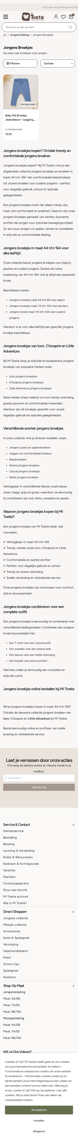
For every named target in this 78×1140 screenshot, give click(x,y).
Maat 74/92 (11, 1005)
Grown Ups (11, 964)
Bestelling (10, 837)
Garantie (9, 870)
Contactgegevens (16, 883)
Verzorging (10, 944)
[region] (39, 1096)
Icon (6, 718)
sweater (20, 649)
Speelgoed (10, 970)
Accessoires (11, 931)
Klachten (9, 877)
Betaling (9, 844)
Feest (7, 957)
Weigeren (39, 1131)
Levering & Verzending (19, 850)
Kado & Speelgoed (16, 937)
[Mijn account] (56, 16)
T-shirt (19, 643)
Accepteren (39, 1110)
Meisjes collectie (15, 924)
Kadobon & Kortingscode (21, 864)
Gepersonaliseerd (15, 951)
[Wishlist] (63, 18)
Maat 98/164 (12, 1011)
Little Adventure (39, 718)
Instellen (39, 1120)
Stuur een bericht (15, 890)
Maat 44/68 (11, 998)
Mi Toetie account (16, 896)
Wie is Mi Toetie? (15, 903)
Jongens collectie (15, 918)
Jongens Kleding (19, 34)
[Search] (70, 27)
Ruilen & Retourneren (18, 857)
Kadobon (9, 977)
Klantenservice (13, 831)
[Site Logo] (33, 17)
